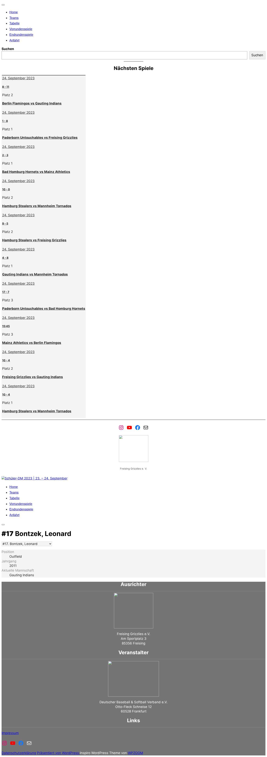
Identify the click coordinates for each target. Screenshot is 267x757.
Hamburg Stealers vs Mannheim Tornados (36, 206)
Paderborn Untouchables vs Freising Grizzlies (40, 138)
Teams (14, 18)
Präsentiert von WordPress (58, 753)
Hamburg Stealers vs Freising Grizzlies (34, 240)
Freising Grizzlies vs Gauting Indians (32, 377)
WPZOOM (135, 753)
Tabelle (14, 23)
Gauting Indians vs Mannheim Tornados (35, 274)
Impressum (10, 733)
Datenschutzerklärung (19, 753)
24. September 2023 (18, 78)
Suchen (8, 49)
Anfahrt (14, 40)
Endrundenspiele (21, 34)
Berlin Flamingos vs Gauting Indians (32, 103)
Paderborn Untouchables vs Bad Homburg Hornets (43, 308)
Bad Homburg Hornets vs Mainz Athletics (36, 172)
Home (13, 12)
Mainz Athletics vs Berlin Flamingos (31, 343)
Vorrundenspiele (20, 29)
